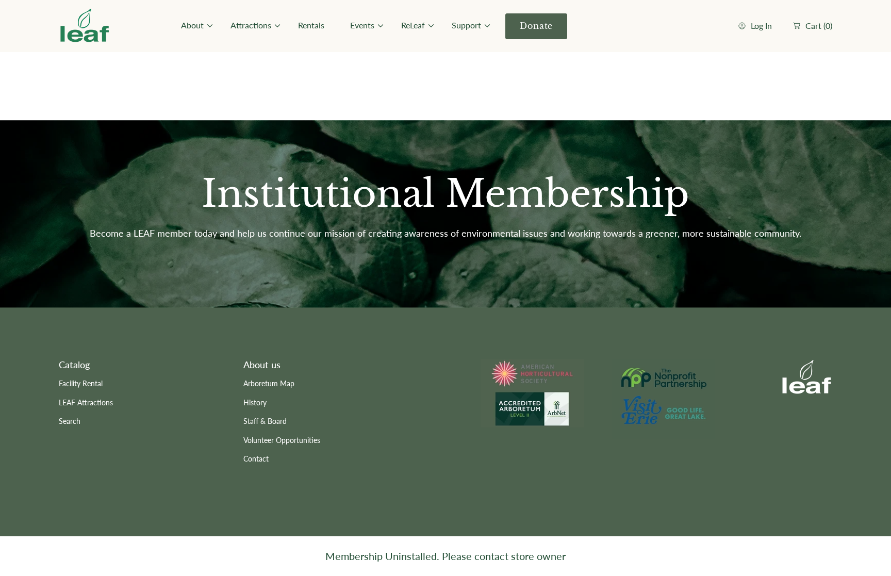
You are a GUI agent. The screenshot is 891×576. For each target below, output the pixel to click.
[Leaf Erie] (84, 26)
